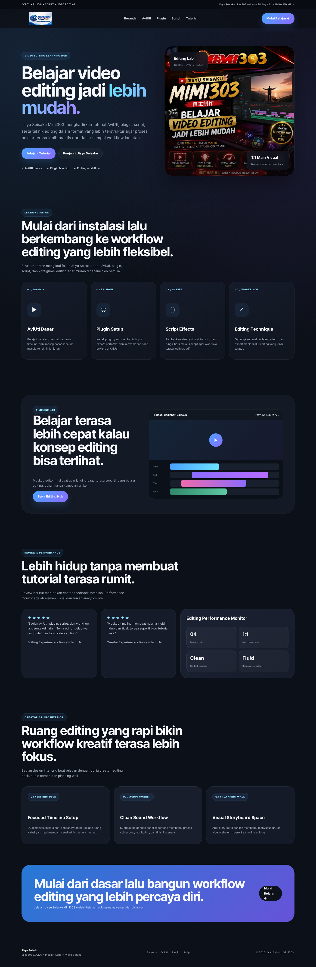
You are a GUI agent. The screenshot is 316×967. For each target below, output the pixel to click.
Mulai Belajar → (278, 18)
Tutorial (192, 18)
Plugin (161, 18)
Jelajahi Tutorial (38, 153)
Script (175, 18)
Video (155, 466)
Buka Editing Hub (50, 496)
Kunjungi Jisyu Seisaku (80, 153)
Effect (155, 483)
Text (155, 475)
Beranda (130, 18)
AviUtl (146, 18)
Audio (155, 491)
